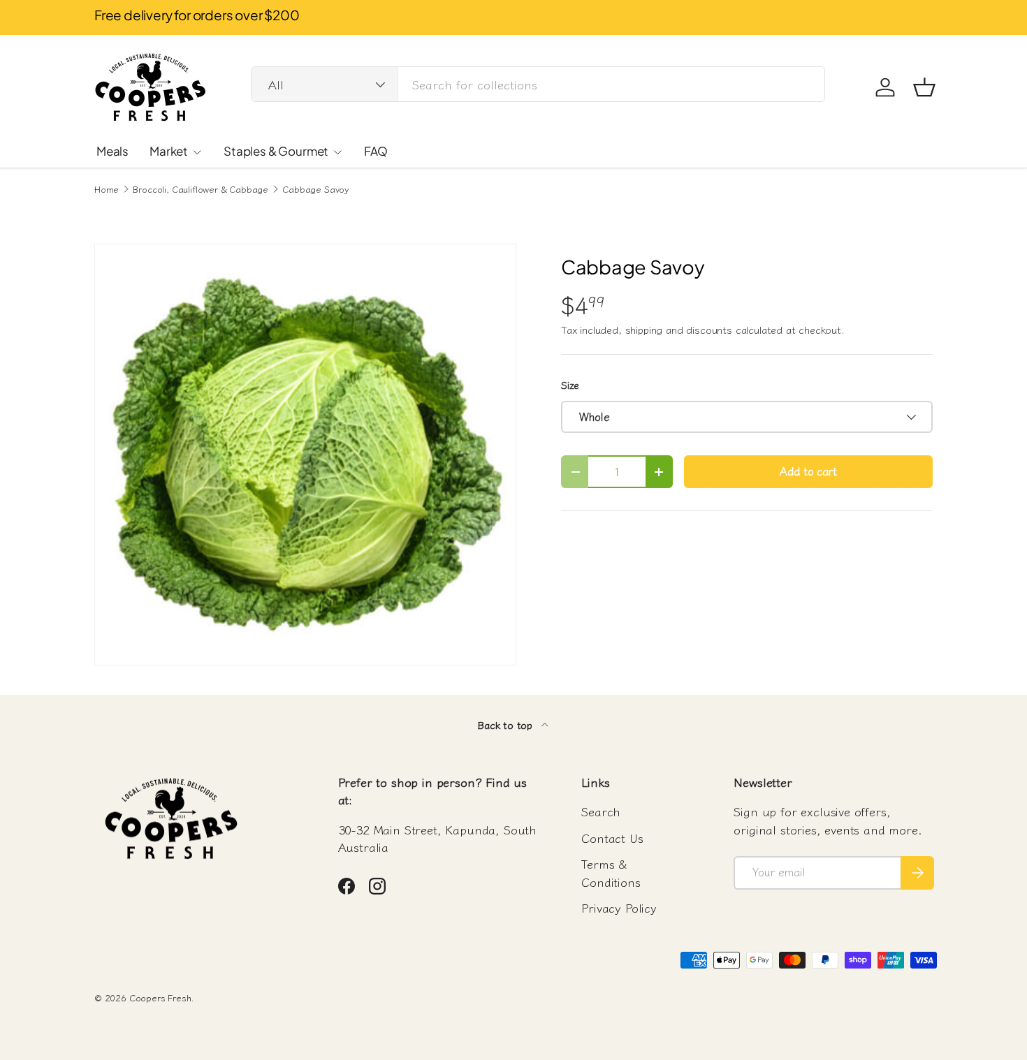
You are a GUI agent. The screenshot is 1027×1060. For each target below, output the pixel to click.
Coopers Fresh (160, 997)
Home (106, 189)
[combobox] (538, 84)
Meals (112, 151)
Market (169, 151)
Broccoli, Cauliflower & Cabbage (200, 189)
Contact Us (612, 837)
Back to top (506, 724)
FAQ (376, 151)
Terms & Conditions (610, 872)
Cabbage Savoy (315, 189)
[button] (924, 87)
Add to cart (808, 471)
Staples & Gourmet (276, 151)
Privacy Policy (619, 907)
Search (600, 811)
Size (570, 384)
